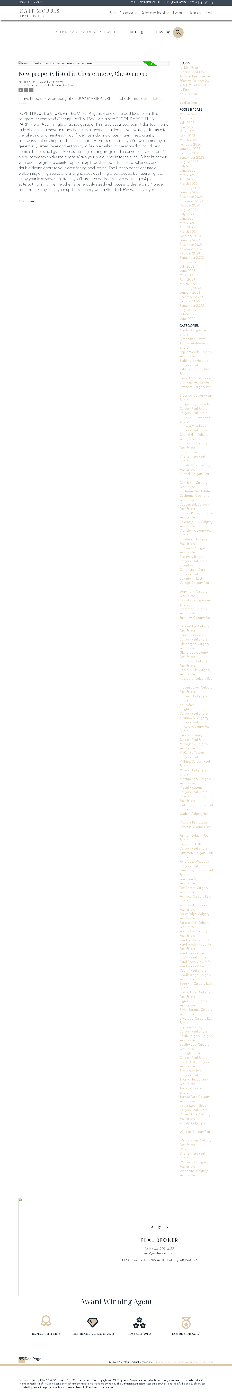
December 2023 (191, 244)
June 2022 (187, 319)
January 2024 (190, 240)
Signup (24, 2)
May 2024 (187, 223)
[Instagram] (206, 2)
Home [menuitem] (113, 12)
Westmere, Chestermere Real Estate (192, 1153)
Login (37, 2)
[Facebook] (201, 2)
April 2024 (187, 227)
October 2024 (190, 205)
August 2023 (189, 262)
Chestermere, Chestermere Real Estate (52, 85)
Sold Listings (188, 102)
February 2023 (190, 288)
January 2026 (190, 148)
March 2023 (189, 284)
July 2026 (187, 122)
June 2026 (187, 127)
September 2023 (192, 257)
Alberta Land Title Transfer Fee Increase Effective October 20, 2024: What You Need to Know (195, 81)
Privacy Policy (162, 1362)
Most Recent (188, 114)
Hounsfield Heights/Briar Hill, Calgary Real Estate (193, 709)
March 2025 (189, 183)
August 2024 (189, 210)
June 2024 (187, 218)
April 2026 (187, 136)
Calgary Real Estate (193, 413)
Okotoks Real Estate (194, 822)
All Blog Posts (189, 67)
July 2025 (187, 166)
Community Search (153, 13)
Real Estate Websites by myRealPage (192, 1362)
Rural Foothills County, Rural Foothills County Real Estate (196, 944)
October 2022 (190, 301)
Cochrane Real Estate (195, 491)
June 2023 (187, 271)
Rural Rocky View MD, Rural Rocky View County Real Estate (195, 966)
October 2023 (190, 253)
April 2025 (187, 179)
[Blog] (211, 2)
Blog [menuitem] (209, 12)
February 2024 (190, 236)
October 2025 (190, 153)
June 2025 (187, 170)
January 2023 (190, 292)
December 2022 (191, 297)
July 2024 (187, 214)
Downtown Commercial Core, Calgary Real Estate (193, 570)
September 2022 (192, 305)
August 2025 (189, 162)
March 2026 (189, 140)
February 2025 (190, 188)
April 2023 (187, 279)
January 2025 (190, 192)
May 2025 (187, 175)
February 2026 (190, 144)
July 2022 (187, 314)
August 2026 (189, 118)
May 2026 (187, 131)
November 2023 (191, 249)
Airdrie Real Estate (193, 339)
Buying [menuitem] (177, 13)
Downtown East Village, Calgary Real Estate (195, 583)
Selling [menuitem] (193, 13)
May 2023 (187, 275)
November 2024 (191, 201)
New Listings (189, 93)
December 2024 (191, 196)
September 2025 (192, 157)
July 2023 (187, 266)
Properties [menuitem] (126, 13)
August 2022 (189, 310)
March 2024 (189, 231)
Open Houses (189, 98)
